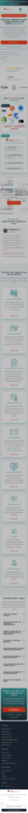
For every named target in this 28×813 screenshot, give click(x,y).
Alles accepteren (14, 810)
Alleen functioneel (14, 806)
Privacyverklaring (14, 800)
